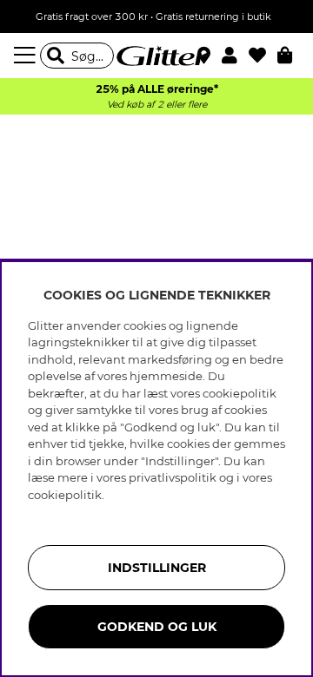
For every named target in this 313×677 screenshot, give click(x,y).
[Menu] (27, 55)
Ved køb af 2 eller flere (157, 104)
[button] (235, 55)
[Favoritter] (263, 55)
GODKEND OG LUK (156, 626)
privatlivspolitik (172, 477)
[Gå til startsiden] (156, 55)
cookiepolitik (65, 495)
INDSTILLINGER (157, 567)
